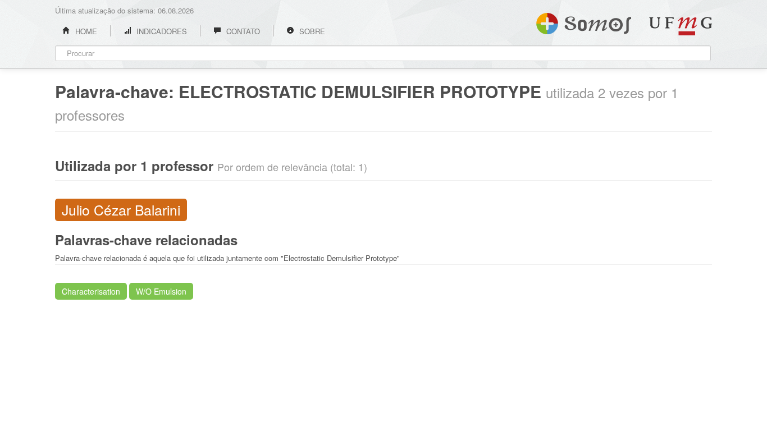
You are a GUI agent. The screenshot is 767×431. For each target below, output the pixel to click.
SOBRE (311, 31)
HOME (85, 31)
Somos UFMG (583, 21)
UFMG (680, 26)
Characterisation (91, 291)
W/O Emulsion (161, 291)
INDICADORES (160, 31)
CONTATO (242, 31)
